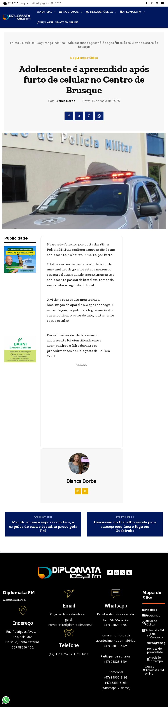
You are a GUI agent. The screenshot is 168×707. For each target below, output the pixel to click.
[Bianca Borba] (81, 463)
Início (14, 43)
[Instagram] (151, 3)
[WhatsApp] (99, 116)
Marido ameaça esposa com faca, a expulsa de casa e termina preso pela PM (43, 526)
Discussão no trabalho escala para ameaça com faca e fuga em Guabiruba (125, 526)
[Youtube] (162, 3)
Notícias (28, 43)
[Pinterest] (89, 116)
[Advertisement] (26, 304)
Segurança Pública (51, 43)
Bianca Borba (65, 101)
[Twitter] (157, 3)
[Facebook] (146, 3)
